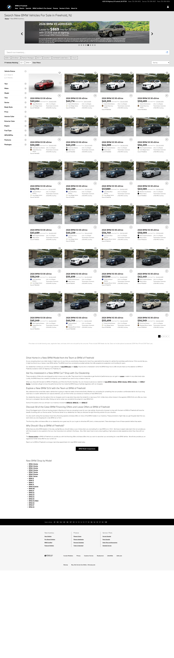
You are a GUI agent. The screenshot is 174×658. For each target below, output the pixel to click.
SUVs (76, 367)
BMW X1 (31, 490)
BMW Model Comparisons (87, 449)
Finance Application (79, 539)
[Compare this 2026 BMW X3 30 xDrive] (59, 95)
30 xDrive (15, 58)
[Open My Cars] (167, 7)
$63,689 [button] (43, 232)
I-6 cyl (74, 58)
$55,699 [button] (79, 276)
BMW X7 (84, 403)
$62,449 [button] (150, 276)
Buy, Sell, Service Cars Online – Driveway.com (83, 565)
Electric (21, 8)
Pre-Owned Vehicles (50, 539)
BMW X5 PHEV (34, 501)
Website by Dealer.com (53, 556)
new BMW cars (66, 367)
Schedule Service (107, 545)
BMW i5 (31, 480)
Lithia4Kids (110, 555)
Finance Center (77, 536)
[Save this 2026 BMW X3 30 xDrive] (59, 73)
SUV (39, 58)
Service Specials (107, 536)
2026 (7, 58)
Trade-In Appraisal (78, 545)
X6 (68, 522)
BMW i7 (31, 482)
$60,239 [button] (79, 144)
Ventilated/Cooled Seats (61, 58)
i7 (100, 522)
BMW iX (31, 484)
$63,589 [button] (151, 188)
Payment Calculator (79, 542)
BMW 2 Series (33, 464)
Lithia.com (119, 555)
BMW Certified (48, 542)
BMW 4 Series (132, 382)
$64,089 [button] (115, 144)
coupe (122, 376)
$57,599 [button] (114, 276)
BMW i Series (33, 476)
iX (103, 522)
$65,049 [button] (43, 320)
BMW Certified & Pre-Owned (42, 8)
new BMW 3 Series (111, 382)
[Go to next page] (168, 336)
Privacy (78, 555)
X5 (64, 522)
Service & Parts (64, 8)
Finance (55, 8)
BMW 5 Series (122, 382)
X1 (54, 522)
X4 (61, 522)
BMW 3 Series (33, 466)
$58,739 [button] (43, 188)
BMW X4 (31, 497)
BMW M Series (33, 486)
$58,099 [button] (150, 232)
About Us (74, 8)
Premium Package (28, 58)
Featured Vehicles (49, 545)
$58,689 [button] (151, 101)
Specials (28, 8)
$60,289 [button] (79, 188)
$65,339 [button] (115, 101)
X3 (21, 63)
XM (106, 522)
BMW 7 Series (33, 472)
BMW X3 (69, 403)
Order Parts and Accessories (110, 542)
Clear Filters (37, 63)
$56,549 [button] (151, 320)
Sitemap (65, 565)
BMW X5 (75, 403)
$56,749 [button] (115, 232)
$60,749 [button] (79, 320)
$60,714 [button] (78, 101)
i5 (97, 522)
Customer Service (88, 555)
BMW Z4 (31, 507)
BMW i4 (31, 478)
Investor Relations (68, 555)
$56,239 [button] (151, 144)
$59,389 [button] (43, 144)
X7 (71, 522)
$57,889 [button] (115, 188)
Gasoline (47, 58)
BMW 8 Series (33, 474)
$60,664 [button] (43, 101)
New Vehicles (48, 536)
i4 (94, 522)
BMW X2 (31, 492)
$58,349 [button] (43, 276)
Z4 (92, 522)
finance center (33, 436)
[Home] (9, 7)
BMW (27, 63)
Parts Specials (106, 539)
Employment (100, 555)
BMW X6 (31, 503)
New (16, 8)
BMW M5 (32, 488)
